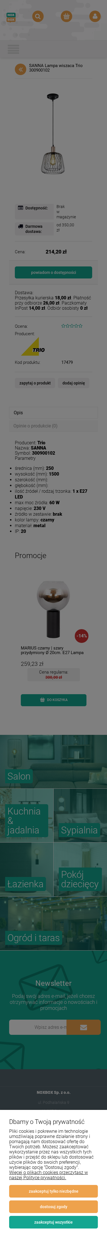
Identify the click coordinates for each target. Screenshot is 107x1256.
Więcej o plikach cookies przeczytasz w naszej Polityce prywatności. (48, 1175)
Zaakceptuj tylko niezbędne (53, 1191)
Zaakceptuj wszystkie (53, 1222)
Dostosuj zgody (53, 1206)
